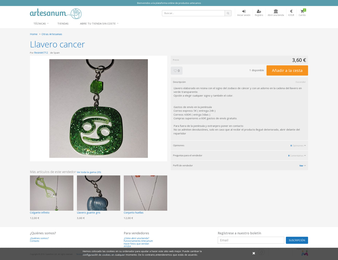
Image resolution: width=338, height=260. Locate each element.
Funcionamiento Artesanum (138, 240)
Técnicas (39, 23)
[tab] (239, 82)
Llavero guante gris (88, 212)
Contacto (34, 240)
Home (33, 34)
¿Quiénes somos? (39, 238)
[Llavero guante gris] (98, 197)
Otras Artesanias (52, 34)
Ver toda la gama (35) (89, 172)
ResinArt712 (41, 52)
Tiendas (62, 23)
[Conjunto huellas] (145, 197)
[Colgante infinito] (51, 197)
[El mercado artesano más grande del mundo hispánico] (56, 13)
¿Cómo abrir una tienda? (136, 238)
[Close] (253, 253)
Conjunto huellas (133, 212)
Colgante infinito (39, 212)
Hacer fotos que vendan (136, 243)
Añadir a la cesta (287, 70)
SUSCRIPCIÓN (297, 240)
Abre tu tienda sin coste (98, 23)
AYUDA (127, 246)
